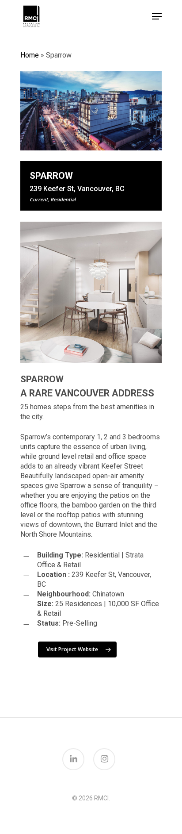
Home (29, 55)
